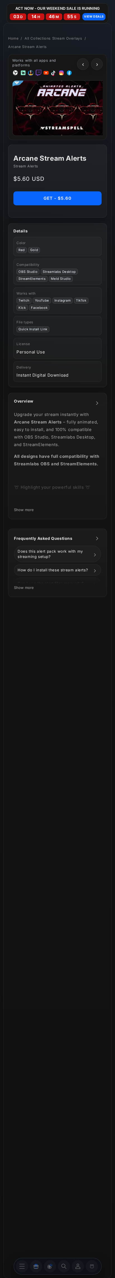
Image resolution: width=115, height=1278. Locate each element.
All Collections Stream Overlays (53, 38)
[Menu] (22, 1266)
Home (13, 38)
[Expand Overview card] (97, 403)
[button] (64, 1266)
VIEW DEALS (94, 16)
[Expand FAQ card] (97, 538)
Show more (24, 509)
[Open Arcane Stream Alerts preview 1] (61, 108)
